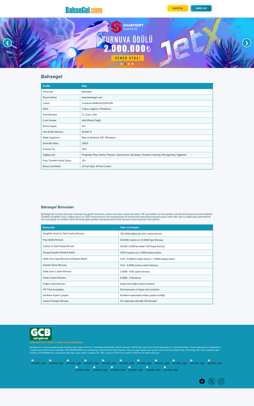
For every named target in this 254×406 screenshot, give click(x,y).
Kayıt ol (178, 8)
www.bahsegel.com (92, 97)
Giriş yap (201, 8)
